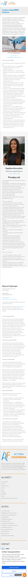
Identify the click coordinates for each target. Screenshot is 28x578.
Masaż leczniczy (5, 533)
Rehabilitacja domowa (6, 527)
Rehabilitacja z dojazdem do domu (9, 525)
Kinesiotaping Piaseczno (7, 529)
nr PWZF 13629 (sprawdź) (14, 173)
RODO (3, 496)
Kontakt (3, 492)
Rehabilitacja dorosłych (6, 519)
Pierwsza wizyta (5, 485)
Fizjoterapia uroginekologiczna (8, 515)
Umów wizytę (4, 481)
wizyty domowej (20, 306)
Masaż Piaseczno (5, 531)
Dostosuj (14, 571)
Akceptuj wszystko (14, 567)
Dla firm (3, 487)
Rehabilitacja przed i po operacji (9, 512)
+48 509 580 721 (14, 55)
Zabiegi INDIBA (5, 517)
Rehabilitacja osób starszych (7, 523)
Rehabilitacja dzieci (5, 521)
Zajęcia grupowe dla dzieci (7, 535)
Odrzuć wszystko (14, 575)
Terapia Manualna (5, 510)
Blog (2, 489)
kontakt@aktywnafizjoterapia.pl (14, 57)
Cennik (3, 483)
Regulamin (3, 494)
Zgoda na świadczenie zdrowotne (9, 498)
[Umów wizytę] (25, 575)
